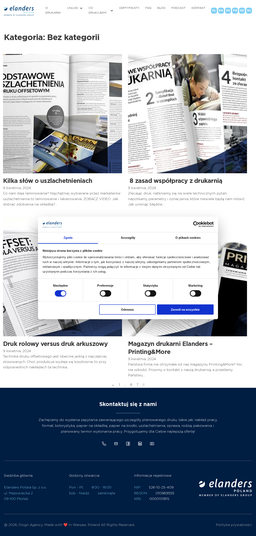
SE (242, 10)
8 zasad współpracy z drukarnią (175, 181)
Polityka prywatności (234, 525)
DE (228, 10)
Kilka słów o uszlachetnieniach (47, 181)
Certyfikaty (129, 8)
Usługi (72, 8)
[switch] (105, 293)
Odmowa (127, 309)
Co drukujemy (98, 10)
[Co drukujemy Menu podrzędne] (111, 10)
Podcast (178, 8)
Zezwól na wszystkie (185, 309)
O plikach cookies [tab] (188, 237)
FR (235, 10)
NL (249, 10)
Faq (148, 8)
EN (221, 10)
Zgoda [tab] (68, 237)
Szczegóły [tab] (128, 237)
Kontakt (198, 8)
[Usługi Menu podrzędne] (81, 8)
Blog (161, 8)
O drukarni (52, 10)
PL (214, 10)
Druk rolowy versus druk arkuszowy (55, 344)
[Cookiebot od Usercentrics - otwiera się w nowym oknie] (196, 224)
